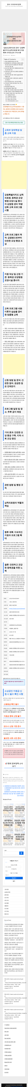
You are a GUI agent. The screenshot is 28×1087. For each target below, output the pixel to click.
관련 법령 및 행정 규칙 (10, 86)
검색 (5, 850)
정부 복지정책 (7, 1038)
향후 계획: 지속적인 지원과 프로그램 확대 (14, 90)
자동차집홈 (6, 1069)
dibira (14, 55)
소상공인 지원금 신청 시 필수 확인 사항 (13, 93)
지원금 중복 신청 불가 (12, 96)
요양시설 (13, 780)
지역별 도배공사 (7, 1052)
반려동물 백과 (7, 1048)
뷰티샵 (5, 1065)
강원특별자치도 (17, 777)
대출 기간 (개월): (14, 873)
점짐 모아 (6, 1031)
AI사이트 (6, 1072)
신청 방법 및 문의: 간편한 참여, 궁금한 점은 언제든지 (14, 79)
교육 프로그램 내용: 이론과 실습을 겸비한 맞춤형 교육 (14, 75)
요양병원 (9, 780)
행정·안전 (6, 914)
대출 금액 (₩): (14, 865)
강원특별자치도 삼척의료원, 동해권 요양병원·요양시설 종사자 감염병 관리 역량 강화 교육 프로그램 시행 (14, 65)
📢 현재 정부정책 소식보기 (13, 100)
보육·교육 (6, 900)
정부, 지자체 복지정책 (14, 4)
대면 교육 (11, 779)
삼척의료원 (18, 779)
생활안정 (6, 905)
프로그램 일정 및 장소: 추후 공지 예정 (13, 81)
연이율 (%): (14, 869)
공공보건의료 (5, 779)
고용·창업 (6, 889)
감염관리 (6, 777)
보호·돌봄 (6, 903)
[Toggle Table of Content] (22, 59)
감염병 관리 (11, 777)
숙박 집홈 (6, 1035)
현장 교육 (22, 780)
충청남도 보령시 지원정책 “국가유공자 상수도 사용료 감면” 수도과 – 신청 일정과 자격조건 (13, 949)
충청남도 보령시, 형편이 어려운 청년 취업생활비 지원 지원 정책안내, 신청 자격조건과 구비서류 (14, 971)
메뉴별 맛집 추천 (8, 1062)
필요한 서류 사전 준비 (12, 99)
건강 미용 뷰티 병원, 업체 (9, 1042)
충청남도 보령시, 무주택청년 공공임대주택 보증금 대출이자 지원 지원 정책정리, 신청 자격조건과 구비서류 (14, 964)
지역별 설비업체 (7, 1055)
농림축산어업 (7, 892)
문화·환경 (6, 895)
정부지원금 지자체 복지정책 (10, 1028)
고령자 (21, 777)
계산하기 (14, 878)
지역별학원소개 (7, 1045)
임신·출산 (6, 908)
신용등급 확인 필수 (11, 94)
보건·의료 (6, 774)
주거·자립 (6, 911)
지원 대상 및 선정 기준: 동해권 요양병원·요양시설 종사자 (14, 72)
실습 (22, 779)
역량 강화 (5, 780)
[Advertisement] (14, 19)
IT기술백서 (6, 1025)
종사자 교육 (17, 780)
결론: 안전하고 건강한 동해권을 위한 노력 (14, 91)
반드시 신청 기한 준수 (12, 97)
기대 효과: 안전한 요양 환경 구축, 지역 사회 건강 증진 (14, 84)
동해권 (14, 779)
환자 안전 (5, 782)
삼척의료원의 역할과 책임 (10, 88)
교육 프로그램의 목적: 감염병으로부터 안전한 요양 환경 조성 (14, 69)
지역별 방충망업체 (8, 1059)
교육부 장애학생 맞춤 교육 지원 (11, 61)
